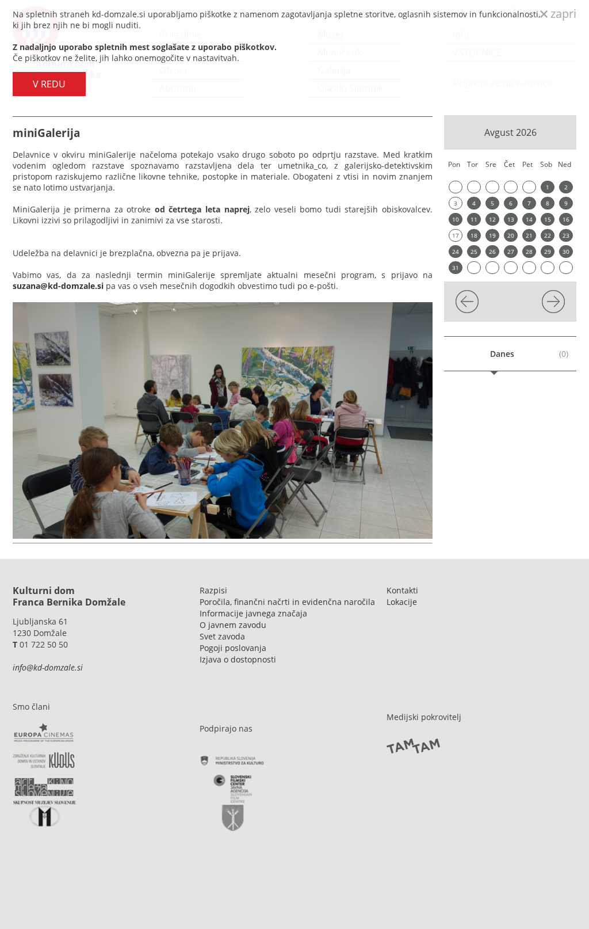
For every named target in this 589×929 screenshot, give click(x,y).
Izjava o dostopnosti (238, 659)
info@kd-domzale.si (48, 667)
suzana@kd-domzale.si (58, 285)
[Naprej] (553, 309)
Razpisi (213, 590)
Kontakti (402, 590)
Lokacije (402, 601)
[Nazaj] (467, 309)
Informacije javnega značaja (253, 613)
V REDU (49, 84)
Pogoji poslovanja (233, 647)
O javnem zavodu (233, 624)
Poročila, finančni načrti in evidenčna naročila (287, 601)
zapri (562, 13)
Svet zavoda (222, 636)
